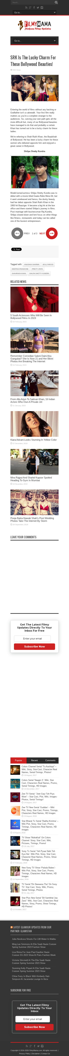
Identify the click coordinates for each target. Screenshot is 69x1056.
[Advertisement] (34, 706)
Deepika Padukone (20, 269)
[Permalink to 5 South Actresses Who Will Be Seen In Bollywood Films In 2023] (34, 311)
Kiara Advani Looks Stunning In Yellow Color (33, 439)
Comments (50, 760)
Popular (18, 760)
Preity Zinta (37, 269)
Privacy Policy (24, 1054)
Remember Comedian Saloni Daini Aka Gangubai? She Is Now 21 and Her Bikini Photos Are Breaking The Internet (31, 359)
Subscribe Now (34, 646)
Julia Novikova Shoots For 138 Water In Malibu (34, 939)
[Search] (56, 2)
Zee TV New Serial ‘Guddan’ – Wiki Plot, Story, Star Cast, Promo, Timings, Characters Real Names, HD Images (40, 810)
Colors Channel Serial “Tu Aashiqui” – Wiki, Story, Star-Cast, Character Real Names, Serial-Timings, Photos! (39, 769)
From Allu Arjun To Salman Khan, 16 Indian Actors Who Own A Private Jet (32, 400)
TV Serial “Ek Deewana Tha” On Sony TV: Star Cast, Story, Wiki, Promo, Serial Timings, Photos (39, 887)
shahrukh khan (19, 273)
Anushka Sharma (31, 264)
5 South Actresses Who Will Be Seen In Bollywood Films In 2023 (31, 316)
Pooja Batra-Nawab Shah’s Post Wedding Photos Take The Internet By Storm (32, 519)
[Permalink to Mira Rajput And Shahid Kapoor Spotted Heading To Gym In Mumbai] (34, 474)
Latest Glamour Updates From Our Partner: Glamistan (30, 929)
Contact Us (45, 1054)
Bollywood (48, 264)
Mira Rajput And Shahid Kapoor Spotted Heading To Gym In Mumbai (31, 479)
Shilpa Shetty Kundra (39, 273)
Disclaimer (36, 1054)
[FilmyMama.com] (34, 28)
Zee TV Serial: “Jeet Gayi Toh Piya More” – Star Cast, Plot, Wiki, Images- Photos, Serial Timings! (39, 797)
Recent (34, 760)
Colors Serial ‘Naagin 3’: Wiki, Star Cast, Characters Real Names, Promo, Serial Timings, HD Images (39, 783)
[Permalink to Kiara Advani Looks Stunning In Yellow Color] (34, 436)
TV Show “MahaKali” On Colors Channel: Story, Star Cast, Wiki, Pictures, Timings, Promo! (36, 840)
